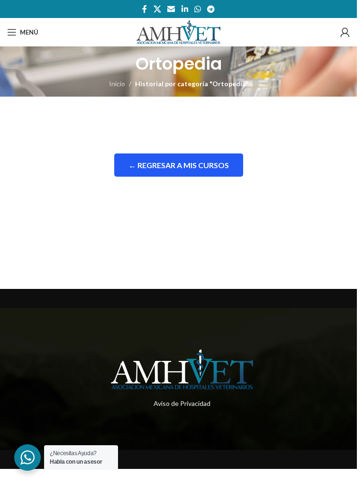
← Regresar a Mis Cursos (178, 165)
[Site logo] (178, 31)
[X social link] (157, 9)
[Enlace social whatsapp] (197, 9)
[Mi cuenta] (345, 32)
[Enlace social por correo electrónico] (171, 9)
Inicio (117, 84)
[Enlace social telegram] (211, 9)
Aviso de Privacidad (182, 403)
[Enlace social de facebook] (144, 9)
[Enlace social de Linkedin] (184, 9)
